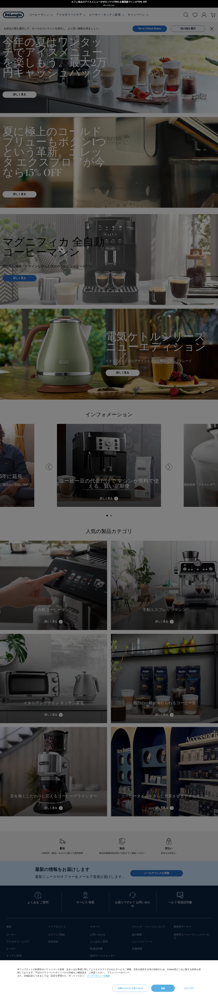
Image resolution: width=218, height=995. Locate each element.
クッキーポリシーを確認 (98, 975)
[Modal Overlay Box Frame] (109, 4)
